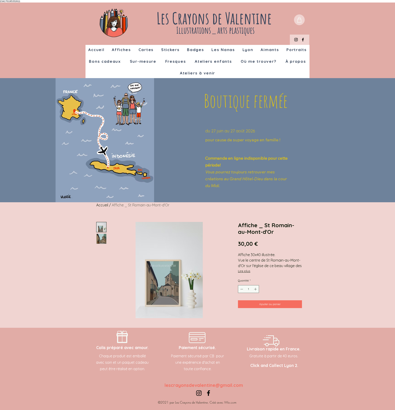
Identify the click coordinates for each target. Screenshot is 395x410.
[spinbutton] (248, 289)
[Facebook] (303, 39)
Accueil (102, 205)
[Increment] (255, 289)
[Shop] (299, 19)
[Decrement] (241, 289)
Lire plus (244, 271)
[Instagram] (296, 39)
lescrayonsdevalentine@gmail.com (204, 385)
